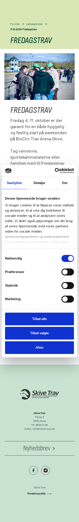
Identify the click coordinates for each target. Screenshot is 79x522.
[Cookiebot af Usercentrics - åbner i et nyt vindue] (56, 171)
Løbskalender (34, 23)
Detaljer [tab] (40, 183)
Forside (15, 23)
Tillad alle (39, 319)
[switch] (67, 271)
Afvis (39, 347)
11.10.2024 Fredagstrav (23, 29)
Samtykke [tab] (14, 183)
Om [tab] (64, 183)
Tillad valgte (39, 333)
